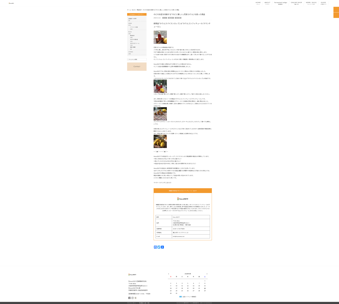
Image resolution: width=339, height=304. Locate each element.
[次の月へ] (207, 273)
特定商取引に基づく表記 (144, 303)
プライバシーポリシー (132, 303)
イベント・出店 (134, 27)
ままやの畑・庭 (134, 39)
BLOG (164, 18)
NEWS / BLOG (311, 3)
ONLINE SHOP (296, 3)
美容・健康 (178, 18)
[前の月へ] (168, 273)
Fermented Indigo (280, 3)
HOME (258, 3)
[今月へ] (176, 272)
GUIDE (323, 3)
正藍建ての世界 (132, 18)
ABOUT (267, 3)
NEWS (130, 23)
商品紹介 (171, 18)
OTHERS (130, 52)
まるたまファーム (134, 43)
